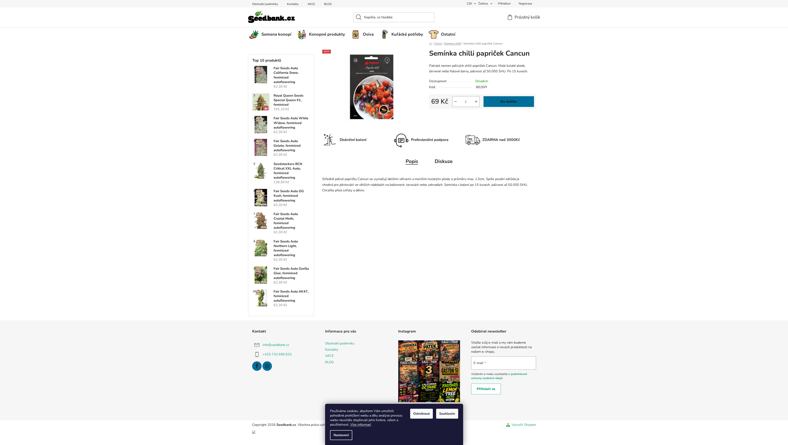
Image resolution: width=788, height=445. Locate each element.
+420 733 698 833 (277, 354)
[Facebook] (257, 366)
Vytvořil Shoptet (524, 425)
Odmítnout (421, 413)
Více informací (360, 424)
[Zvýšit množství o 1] (476, 101)
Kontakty (293, 4)
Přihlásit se (486, 389)
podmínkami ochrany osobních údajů (499, 376)
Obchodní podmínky (265, 4)
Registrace (525, 4)
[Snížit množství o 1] (455, 101)
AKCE (311, 4)
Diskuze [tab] (444, 161)
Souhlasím (447, 413)
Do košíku (508, 101)
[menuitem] (271, 34)
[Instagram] (267, 366)
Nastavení (341, 435)
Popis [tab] (412, 161)
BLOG (328, 4)
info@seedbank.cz (275, 345)
